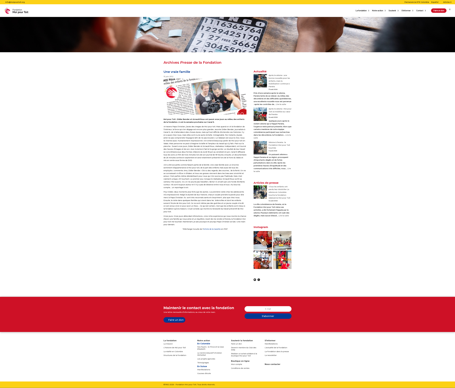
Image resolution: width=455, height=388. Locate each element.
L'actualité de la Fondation (276, 348)
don (240, 344)
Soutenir (392, 11)
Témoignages (203, 363)
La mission (168, 344)
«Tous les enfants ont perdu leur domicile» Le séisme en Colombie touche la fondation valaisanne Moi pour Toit (279, 192)
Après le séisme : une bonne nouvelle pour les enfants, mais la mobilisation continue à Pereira (279, 81)
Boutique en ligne (240, 361)
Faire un (235, 344)
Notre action (377, 11)
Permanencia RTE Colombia (417, 2)
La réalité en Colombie (173, 351)
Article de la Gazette (212, 229)
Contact (419, 11)
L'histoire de (175, 348)
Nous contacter (272, 364)
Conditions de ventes (240, 368)
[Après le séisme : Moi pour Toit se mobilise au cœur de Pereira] (260, 115)
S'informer (270, 340)
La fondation (361, 11)
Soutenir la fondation (242, 340)
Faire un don (176, 319)
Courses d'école (204, 373)
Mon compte (236, 364)
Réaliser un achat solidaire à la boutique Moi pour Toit (244, 355)
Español (434, 2)
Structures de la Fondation (175, 355)
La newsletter (271, 355)
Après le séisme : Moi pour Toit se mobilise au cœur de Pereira (280, 112)
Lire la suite (281, 104)
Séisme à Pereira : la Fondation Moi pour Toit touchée (279, 145)
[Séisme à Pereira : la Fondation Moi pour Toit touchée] (260, 148)
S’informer (406, 11)
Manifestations (203, 370)
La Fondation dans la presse (277, 351)
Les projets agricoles (206, 359)
